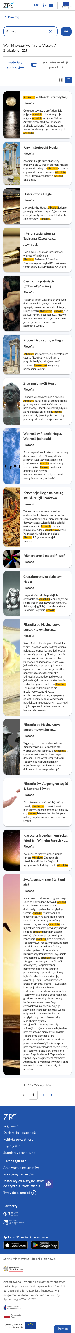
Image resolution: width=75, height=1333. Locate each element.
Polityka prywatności (18, 1139)
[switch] (37, 65)
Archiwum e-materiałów (21, 1167)
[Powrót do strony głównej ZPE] (9, 5)
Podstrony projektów (18, 1174)
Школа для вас (14, 1161)
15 (44, 1095)
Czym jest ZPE (13, 1146)
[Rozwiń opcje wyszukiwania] (66, 31)
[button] (44, 5)
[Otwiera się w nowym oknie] (15, 1245)
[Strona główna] (19, 1116)
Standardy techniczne (19, 1152)
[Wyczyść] (50, 31)
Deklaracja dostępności (20, 1132)
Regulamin (10, 1126)
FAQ (37, 5)
